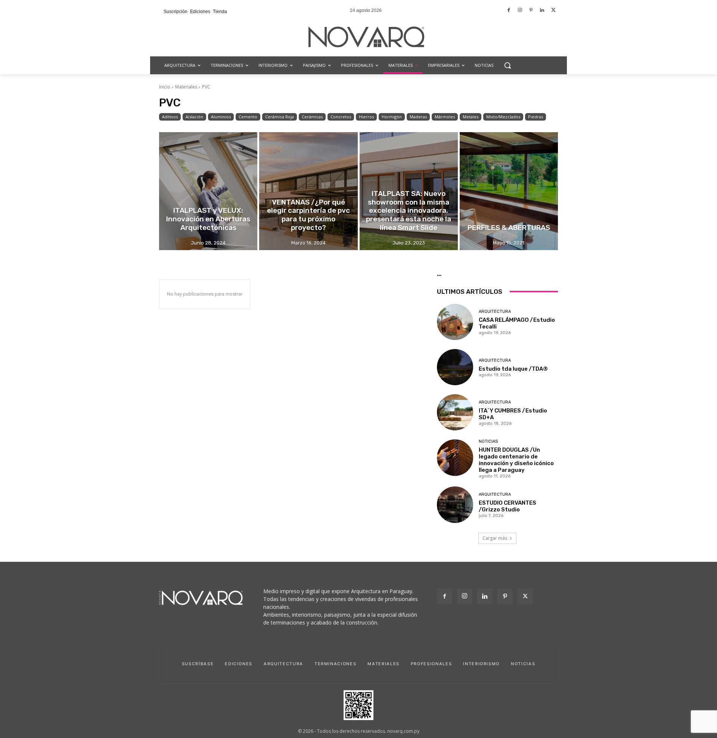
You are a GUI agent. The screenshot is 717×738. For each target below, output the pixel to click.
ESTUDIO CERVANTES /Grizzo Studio (507, 506)
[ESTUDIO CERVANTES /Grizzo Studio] (455, 504)
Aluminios (221, 116)
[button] (507, 65)
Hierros (366, 116)
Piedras (535, 116)
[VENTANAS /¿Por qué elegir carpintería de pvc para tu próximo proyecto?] (308, 191)
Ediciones (238, 663)
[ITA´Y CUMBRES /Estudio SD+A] (455, 412)
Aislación (194, 116)
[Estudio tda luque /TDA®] (455, 367)
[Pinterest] (531, 10)
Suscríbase (198, 663)
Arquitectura (495, 311)
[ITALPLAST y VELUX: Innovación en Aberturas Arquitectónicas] (208, 191)
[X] (525, 596)
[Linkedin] (542, 10)
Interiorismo (481, 663)
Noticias (488, 441)
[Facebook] (509, 10)
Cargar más (494, 538)
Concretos (340, 116)
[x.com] (553, 10)
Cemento (248, 116)
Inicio (164, 87)
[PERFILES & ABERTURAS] (509, 191)
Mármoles (445, 116)
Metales (470, 116)
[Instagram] (520, 10)
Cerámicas (312, 116)
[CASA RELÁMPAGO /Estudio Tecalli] (455, 322)
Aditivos (170, 116)
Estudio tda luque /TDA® (513, 368)
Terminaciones (335, 663)
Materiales (186, 87)
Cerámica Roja (279, 116)
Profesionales (431, 663)
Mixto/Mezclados (503, 116)
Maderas (418, 116)
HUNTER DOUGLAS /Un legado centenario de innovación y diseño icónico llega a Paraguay (516, 459)
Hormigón (392, 116)
